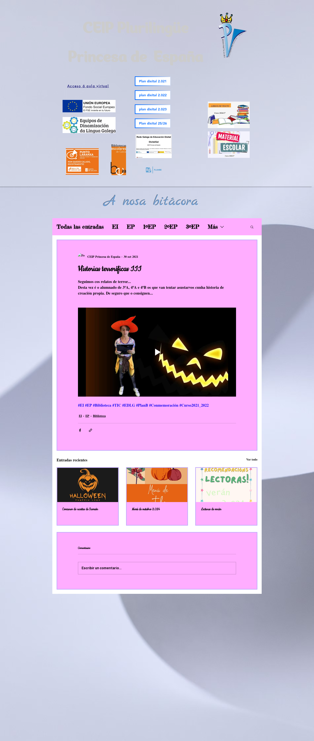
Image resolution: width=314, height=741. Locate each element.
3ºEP (192, 227)
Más (213, 227)
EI (115, 227)
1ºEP (149, 227)
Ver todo (251, 459)
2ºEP (170, 227)
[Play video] (157, 352)
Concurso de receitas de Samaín (80, 509)
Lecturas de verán (211, 509)
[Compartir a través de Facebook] (80, 430)
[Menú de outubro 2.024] (157, 485)
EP (131, 227)
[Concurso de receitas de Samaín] (87, 485)
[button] (252, 226)
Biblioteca (99, 415)
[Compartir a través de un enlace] (90, 430)
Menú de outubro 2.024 (146, 509)
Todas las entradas (80, 227)
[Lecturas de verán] (226, 485)
